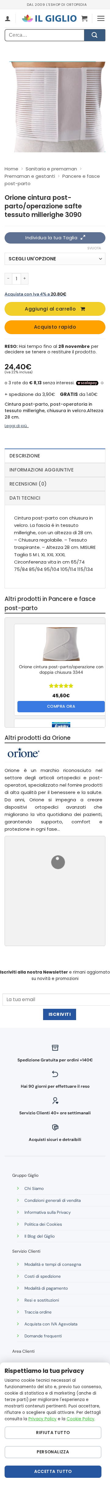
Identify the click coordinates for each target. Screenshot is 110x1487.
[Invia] (94, 35)
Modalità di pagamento (46, 1288)
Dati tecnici (25, 498)
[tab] (55, 456)
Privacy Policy (42, 1419)
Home (11, 169)
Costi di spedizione (42, 1276)
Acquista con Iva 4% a (35, 294)
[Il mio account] (8, 18)
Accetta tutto (53, 1471)
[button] (84, 18)
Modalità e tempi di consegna (52, 1264)
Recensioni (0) (28, 484)
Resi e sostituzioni (41, 1300)
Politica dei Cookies (43, 1224)
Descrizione (24, 456)
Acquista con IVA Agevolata (50, 1324)
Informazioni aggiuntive (41, 470)
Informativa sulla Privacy (47, 1212)
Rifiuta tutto (53, 1433)
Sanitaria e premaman (51, 169)
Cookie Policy (80, 1419)
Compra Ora (61, 706)
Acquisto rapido (55, 326)
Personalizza (53, 1452)
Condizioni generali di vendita (52, 1200)
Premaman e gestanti (30, 176)
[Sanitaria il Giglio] (49, 18)
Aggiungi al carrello (50, 308)
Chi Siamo (34, 1188)
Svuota (94, 248)
